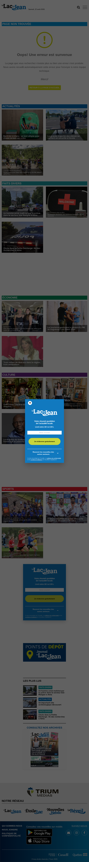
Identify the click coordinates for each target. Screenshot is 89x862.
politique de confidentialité (54, 458)
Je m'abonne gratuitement (44, 441)
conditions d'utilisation (36, 459)
